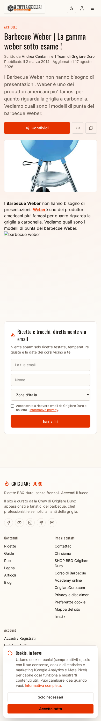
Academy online (68, 580)
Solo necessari (50, 697)
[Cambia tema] (71, 8)
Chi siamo (63, 553)
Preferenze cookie (70, 602)
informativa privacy (44, 410)
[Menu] (92, 8)
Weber (39, 209)
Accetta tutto (50, 708)
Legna (9, 568)
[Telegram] (41, 522)
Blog (8, 582)
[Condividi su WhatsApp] (91, 128)
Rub (7, 560)
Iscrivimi (50, 421)
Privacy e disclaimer (72, 595)
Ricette (10, 546)
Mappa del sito (67, 609)
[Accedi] (81, 8)
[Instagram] (30, 522)
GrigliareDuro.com (70, 587)
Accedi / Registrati (19, 638)
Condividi (40, 128)
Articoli (10, 575)
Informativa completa (43, 685)
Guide (9, 553)
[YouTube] (19, 522)
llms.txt (61, 616)
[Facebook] (8, 522)
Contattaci (63, 546)
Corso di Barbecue (70, 573)
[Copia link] (77, 128)
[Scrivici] (52, 522)
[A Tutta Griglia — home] (24, 8)
